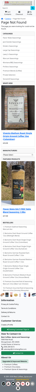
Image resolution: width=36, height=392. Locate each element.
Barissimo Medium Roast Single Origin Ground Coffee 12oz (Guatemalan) (15, 268)
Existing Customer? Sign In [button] (19, 329)
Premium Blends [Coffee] (12, 71)
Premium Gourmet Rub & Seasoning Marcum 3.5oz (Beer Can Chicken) (17, 282)
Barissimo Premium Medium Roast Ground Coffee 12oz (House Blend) (17, 276)
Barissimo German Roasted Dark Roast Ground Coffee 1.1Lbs (16, 254)
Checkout (19, 14)
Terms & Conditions (8, 308)
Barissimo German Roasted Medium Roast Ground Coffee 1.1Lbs (17, 260)
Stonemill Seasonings (11, 79)
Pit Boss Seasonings (10, 67)
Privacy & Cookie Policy (10, 304)
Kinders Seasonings (10, 46)
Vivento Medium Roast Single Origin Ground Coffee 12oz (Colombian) (17, 136)
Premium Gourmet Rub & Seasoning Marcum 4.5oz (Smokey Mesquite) (18, 289)
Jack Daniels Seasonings (12, 42)
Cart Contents (7, 13)
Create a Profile (7, 325)
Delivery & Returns (8, 312)
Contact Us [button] (18, 353)
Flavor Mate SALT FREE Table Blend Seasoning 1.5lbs (17, 210)
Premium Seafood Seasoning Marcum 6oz (15, 228)
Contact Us (5, 316)
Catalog (8, 19)
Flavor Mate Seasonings (12, 38)
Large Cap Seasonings (11, 50)
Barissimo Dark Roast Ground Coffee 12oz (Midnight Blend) (17, 234)
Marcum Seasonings (10, 58)
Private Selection (9, 75)
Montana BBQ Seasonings (13, 62)
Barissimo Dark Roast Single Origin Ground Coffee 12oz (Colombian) (17, 241)
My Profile (29, 13)
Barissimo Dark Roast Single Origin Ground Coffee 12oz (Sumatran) (17, 247)
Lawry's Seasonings (10, 54)
